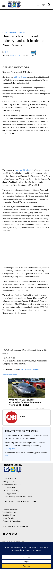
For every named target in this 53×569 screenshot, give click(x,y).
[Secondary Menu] (5, 5)
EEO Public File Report (11, 490)
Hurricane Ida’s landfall (24, 170)
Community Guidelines (11, 484)
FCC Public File (8, 487)
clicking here (10, 448)
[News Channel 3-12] (17, 4)
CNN (6, 52)
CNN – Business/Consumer (29, 370)
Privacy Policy (8, 481)
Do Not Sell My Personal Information (17, 496)
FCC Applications (9, 493)
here (6, 456)
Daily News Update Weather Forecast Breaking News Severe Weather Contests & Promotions (11, 515)
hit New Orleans (20, 77)
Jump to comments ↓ (10, 375)
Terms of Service (9, 478)
